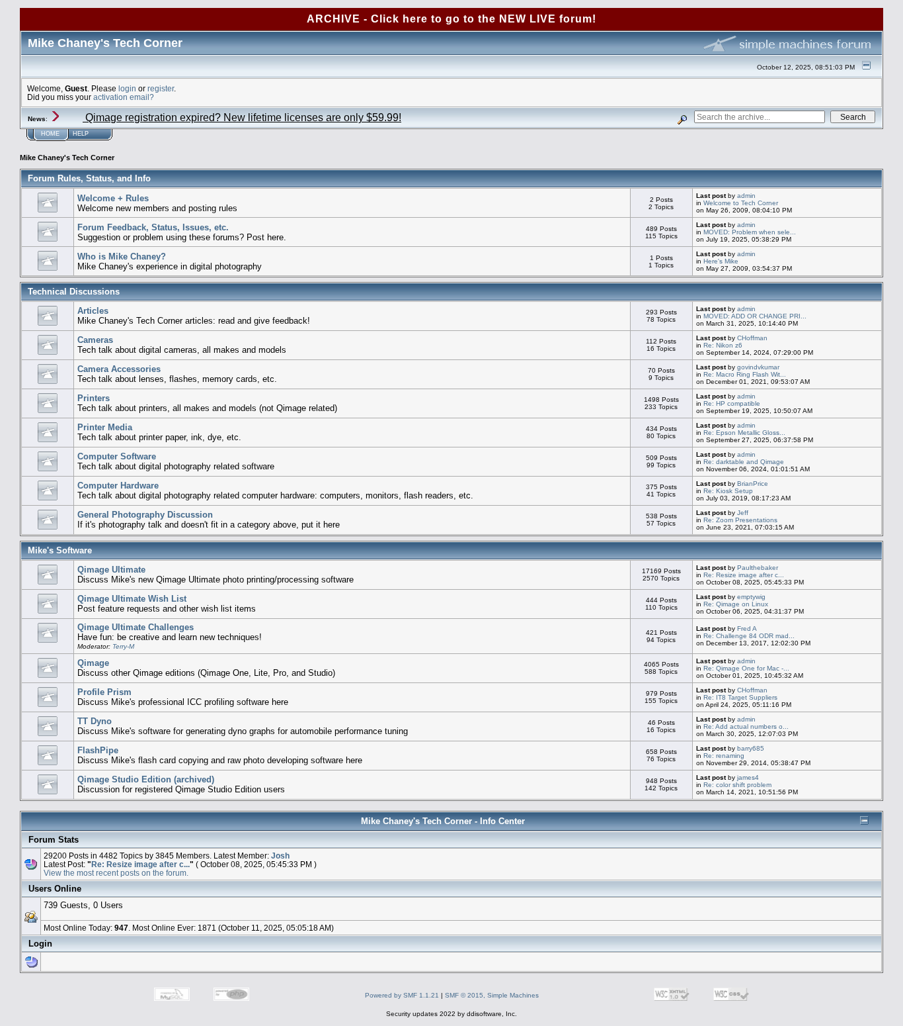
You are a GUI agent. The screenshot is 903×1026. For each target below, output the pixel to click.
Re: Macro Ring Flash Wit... (744, 374)
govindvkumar (758, 367)
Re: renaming (723, 755)
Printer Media (104, 427)
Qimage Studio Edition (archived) (145, 779)
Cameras (95, 340)
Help (81, 133)
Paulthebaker (757, 567)
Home (50, 133)
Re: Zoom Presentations (740, 520)
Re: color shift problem (737, 784)
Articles (92, 311)
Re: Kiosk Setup (728, 490)
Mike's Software (60, 550)
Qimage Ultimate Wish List (131, 599)
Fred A (747, 628)
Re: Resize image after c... (743, 575)
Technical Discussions (74, 292)
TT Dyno (94, 721)
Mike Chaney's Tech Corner (67, 158)
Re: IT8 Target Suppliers (740, 697)
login (127, 88)
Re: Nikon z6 (722, 345)
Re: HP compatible (731, 403)
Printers (93, 398)
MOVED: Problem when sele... (749, 232)
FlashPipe (97, 750)
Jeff (742, 512)
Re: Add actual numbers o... (746, 726)
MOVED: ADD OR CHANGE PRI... (754, 316)
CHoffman (752, 338)
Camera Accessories (119, 369)
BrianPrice (752, 483)
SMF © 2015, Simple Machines (492, 995)
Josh (280, 855)
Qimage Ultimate (111, 570)
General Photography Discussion (145, 515)
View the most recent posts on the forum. (116, 872)
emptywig (751, 596)
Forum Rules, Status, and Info (89, 178)
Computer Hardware (118, 485)
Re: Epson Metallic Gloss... (744, 432)
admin (746, 195)
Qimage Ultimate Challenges (135, 627)
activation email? (123, 97)
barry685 (750, 748)
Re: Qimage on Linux (735, 604)
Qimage (93, 663)
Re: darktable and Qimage (743, 461)
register (160, 88)
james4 (748, 777)
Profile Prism (104, 692)
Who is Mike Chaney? (121, 256)
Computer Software (116, 456)
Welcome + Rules (113, 198)
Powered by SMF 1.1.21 (402, 995)
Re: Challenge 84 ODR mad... (749, 635)
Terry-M (123, 646)
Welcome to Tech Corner (740, 203)
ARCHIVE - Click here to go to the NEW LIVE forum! (451, 18)
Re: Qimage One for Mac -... (746, 668)
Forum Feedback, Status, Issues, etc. (153, 227)
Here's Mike (720, 261)
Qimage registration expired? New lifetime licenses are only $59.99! (242, 117)
